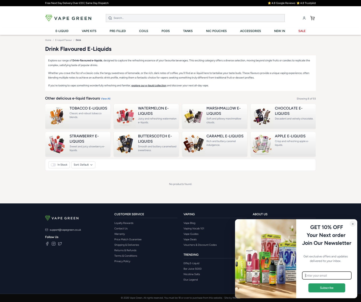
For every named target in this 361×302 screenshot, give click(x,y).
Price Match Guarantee (128, 239)
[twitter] (60, 244)
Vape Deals (190, 239)
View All (105, 98)
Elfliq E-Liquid (191, 263)
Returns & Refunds (125, 250)
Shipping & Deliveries (126, 244)
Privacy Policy (122, 261)
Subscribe (327, 288)
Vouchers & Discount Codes (200, 244)
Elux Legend (191, 279)
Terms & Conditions (125, 255)
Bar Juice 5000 (193, 268)
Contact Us (121, 228)
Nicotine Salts (192, 274)
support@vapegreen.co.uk (65, 229)
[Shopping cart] (312, 18)
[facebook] (47, 244)
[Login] (304, 18)
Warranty (119, 234)
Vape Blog (189, 223)
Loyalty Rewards (123, 223)
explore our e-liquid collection (148, 85)
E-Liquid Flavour (63, 40)
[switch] (59, 164)
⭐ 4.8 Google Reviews (281, 3)
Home (48, 40)
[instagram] (54, 244)
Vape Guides (191, 234)
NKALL (236, 297)
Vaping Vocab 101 (194, 228)
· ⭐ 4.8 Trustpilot (305, 3)
